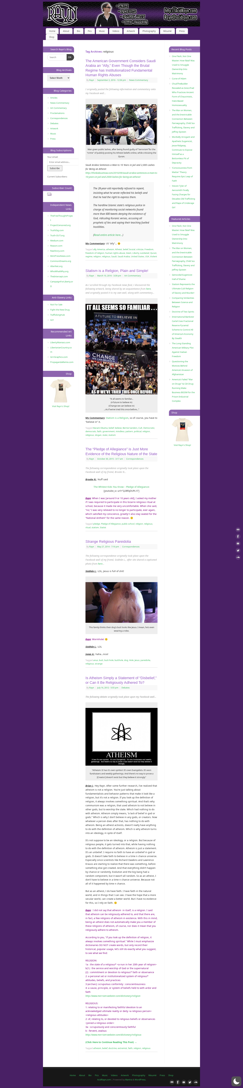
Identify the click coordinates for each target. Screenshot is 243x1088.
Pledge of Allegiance (111, 523)
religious (106, 256)
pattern (129, 431)
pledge (96, 523)
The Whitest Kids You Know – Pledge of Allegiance (121, 486)
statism (112, 435)
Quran (153, 253)
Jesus (137, 660)
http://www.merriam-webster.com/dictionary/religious (113, 1034)
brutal (132, 249)
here (148, 288)
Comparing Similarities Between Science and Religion (183, 302)
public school (128, 523)
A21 (52, 319)
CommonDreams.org (60, 261)
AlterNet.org (56, 266)
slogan (98, 435)
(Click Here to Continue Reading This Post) (111, 1042)
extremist (122, 1048)
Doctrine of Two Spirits (183, 311)
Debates (126, 687)
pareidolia (145, 660)
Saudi (114, 256)
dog (126, 660)
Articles (53, 97)
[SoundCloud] (238, 558)
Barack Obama (100, 428)
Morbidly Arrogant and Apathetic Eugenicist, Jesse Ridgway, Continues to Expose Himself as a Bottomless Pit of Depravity (183, 149)
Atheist (118, 249)
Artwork (131, 31)
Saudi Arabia (124, 256)
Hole (131, 660)
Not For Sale (56, 304)
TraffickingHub (57, 314)
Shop (51, 37)
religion (97, 256)
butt (101, 660)
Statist (103, 527)
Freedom (148, 249)
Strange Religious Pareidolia (108, 541)
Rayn (91, 80)
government (108, 431)
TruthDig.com (57, 230)
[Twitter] (238, 551)
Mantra (128, 1079)
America (101, 249)
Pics (90, 31)
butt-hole (109, 660)
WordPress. (140, 1079)
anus (95, 660)
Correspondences (134, 458)
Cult (140, 428)
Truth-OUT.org (57, 235)
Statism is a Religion (117, 417)
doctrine (112, 1048)
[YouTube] (238, 544)
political (138, 431)
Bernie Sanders (130, 428)
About (66, 31)
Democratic (149, 428)
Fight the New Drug (60, 309)
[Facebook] (238, 537)
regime (88, 256)
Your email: (52, 156)
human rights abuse (115, 253)
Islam (128, 253)
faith (99, 431)
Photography (149, 31)
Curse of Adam (179, 78)
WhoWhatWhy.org (59, 271)
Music (102, 31)
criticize (139, 249)
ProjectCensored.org (60, 225)
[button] (236, 1081)
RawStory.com (57, 250)
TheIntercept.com (59, 276)
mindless (120, 431)
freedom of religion (94, 253)
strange (98, 663)
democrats (90, 431)
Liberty (135, 253)
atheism (110, 249)
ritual (88, 527)
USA (147, 256)
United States (137, 256)
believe (118, 428)
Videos (115, 31)
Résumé (167, 31)
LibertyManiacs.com (60, 342)
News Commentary (138, 80)
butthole (119, 660)
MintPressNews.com (60, 255)
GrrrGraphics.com (59, 356)
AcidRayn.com (104, 1079)
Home (52, 31)
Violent (153, 256)
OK (69, 57)
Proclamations (57, 113)
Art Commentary (132, 275)
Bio (78, 31)
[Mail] (238, 530)
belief (125, 249)
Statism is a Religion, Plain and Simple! (116, 271)
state (104, 435)
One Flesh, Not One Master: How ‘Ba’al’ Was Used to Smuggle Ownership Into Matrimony (183, 65)
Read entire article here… (108, 235)
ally (94, 249)
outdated (144, 253)
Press (182, 31)
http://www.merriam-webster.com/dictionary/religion (112, 995)
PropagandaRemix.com (61, 362)
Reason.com (56, 245)
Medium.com (56, 240)
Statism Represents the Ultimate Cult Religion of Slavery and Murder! (183, 288)
